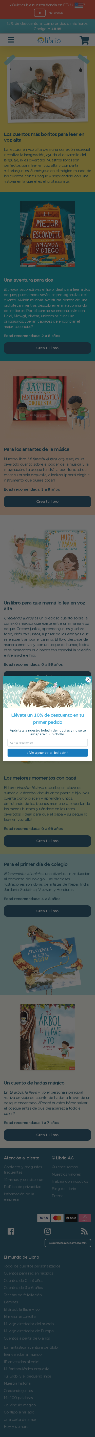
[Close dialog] (88, 679)
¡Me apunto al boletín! (47, 753)
